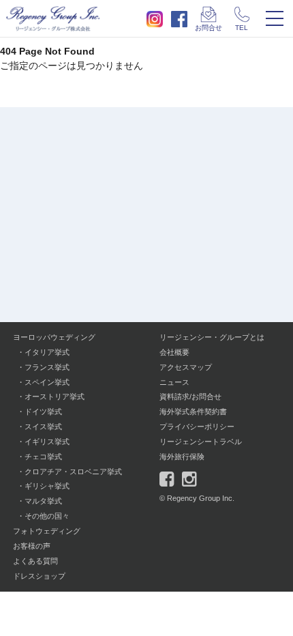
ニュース (174, 382)
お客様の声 (31, 546)
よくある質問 (35, 561)
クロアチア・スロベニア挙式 (73, 471)
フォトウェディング (46, 531)
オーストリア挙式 (54, 396)
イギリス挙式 (47, 441)
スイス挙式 (43, 426)
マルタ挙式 (43, 501)
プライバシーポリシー (196, 426)
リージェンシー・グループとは (211, 337)
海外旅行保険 (181, 456)
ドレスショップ (39, 576)
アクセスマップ (185, 367)
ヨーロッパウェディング (54, 337)
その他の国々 (47, 516)
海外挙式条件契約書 (193, 411)
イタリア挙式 (47, 352)
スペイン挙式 (47, 382)
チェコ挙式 (43, 456)
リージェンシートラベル (200, 441)
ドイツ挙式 (43, 411)
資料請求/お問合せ (190, 396)
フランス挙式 (47, 367)
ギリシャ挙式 (47, 486)
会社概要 (174, 352)
